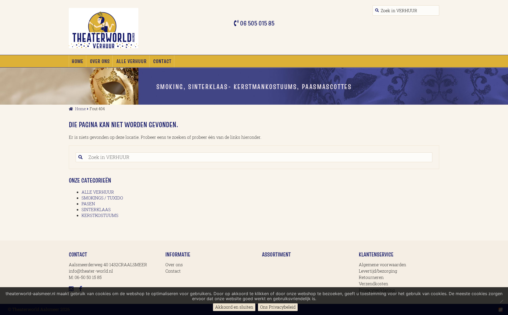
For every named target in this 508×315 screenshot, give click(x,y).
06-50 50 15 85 (88, 277)
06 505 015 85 (256, 23)
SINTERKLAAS (96, 209)
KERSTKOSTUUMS (99, 215)
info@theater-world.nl (91, 271)
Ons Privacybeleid (278, 307)
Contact (162, 61)
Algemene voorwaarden (382, 264)
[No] (501, 301)
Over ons (100, 61)
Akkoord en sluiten (234, 307)
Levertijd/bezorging (378, 271)
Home (77, 61)
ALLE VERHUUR (131, 61)
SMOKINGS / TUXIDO (102, 198)
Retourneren (371, 277)
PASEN (88, 203)
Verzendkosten (373, 283)
